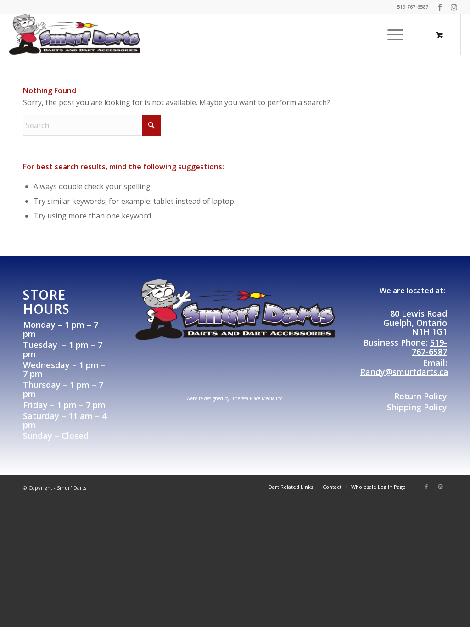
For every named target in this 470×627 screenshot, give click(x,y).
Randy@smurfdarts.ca (404, 371)
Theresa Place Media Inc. (258, 398)
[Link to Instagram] (454, 7)
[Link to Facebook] (440, 7)
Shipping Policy (417, 407)
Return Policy (420, 396)
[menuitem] (395, 34)
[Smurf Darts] (74, 34)
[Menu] (392, 34)
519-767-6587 (429, 347)
